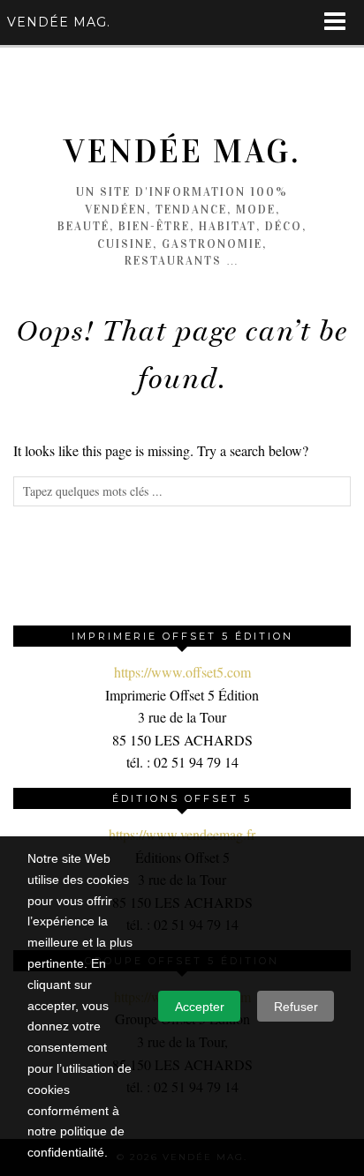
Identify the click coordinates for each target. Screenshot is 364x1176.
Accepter (199, 1007)
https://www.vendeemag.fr (182, 834)
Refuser (296, 1007)
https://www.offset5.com (182, 672)
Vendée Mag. (182, 151)
